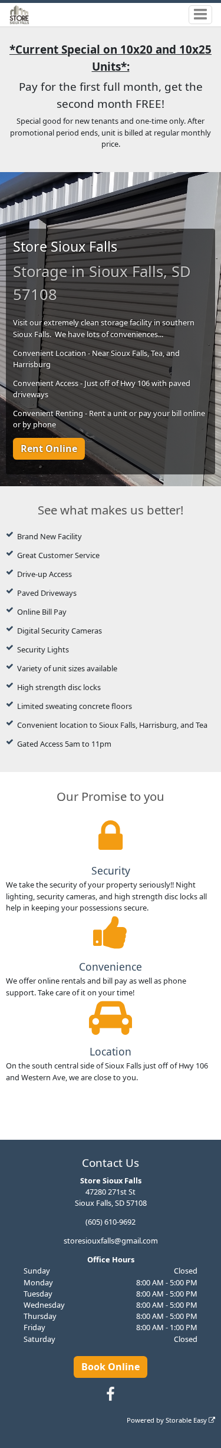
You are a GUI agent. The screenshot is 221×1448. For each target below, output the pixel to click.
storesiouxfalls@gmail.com (111, 1240)
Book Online (110, 1366)
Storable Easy (187, 1420)
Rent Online (49, 448)
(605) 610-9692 (110, 1221)
